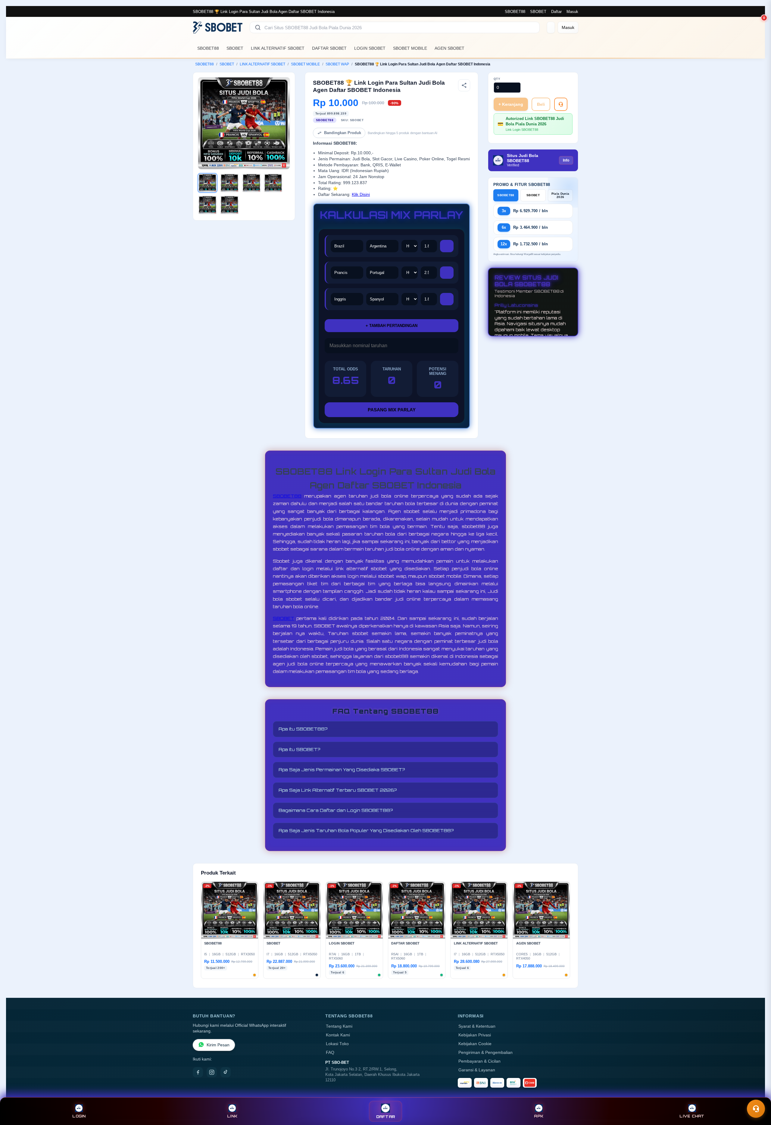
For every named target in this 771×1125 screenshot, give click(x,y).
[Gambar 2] (229, 183)
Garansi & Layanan (476, 1070)
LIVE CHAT (691, 1116)
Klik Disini (361, 194)
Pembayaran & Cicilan (479, 1061)
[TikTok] (225, 1072)
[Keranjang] (551, 27)
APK (538, 1116)
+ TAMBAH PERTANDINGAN (391, 325)
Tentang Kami (339, 1026)
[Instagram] (212, 1072)
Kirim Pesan (218, 1045)
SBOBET (538, 11)
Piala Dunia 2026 (560, 195)
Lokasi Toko (337, 1044)
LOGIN (79, 1116)
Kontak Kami (338, 1035)
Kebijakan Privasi (474, 1035)
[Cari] (258, 27)
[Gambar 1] (207, 183)
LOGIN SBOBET (370, 48)
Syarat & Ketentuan (476, 1026)
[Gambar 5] (207, 205)
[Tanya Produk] (560, 104)
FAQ (330, 1052)
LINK (232, 1116)
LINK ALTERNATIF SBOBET (277, 48)
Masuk (572, 11)
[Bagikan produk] (464, 85)
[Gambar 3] (251, 183)
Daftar (556, 11)
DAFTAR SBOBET (329, 48)
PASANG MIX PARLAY (392, 409)
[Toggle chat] (756, 1109)
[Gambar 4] (273, 183)
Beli (541, 104)
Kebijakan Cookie (475, 1044)
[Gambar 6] (229, 205)
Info (566, 160)
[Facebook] (198, 1072)
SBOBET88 (515, 11)
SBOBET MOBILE (410, 48)
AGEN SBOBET (449, 48)
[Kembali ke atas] (757, 1094)
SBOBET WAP (337, 64)
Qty (497, 78)
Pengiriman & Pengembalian (485, 1052)
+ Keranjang (510, 104)
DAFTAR (385, 1116)
